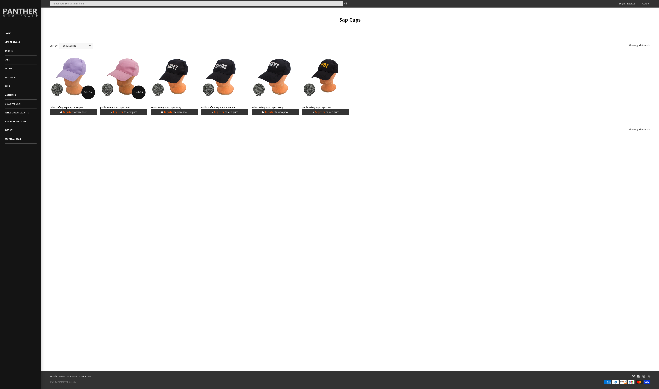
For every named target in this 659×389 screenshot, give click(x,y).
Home (8, 33)
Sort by (53, 45)
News (62, 376)
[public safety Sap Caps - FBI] (324, 76)
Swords (9, 130)
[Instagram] (644, 376)
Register (631, 3)
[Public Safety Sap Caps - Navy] (274, 76)
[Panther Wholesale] (20, 13)
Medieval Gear (13, 104)
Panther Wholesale (66, 382)
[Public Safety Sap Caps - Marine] (223, 76)
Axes (7, 86)
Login (622, 3)
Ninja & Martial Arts (17, 113)
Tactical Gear (13, 139)
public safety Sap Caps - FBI (317, 107)
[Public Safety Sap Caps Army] (173, 76)
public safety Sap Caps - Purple (66, 107)
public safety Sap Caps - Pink (115, 107)
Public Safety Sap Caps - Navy (267, 107)
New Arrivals (12, 42)
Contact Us (85, 376)
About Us (72, 376)
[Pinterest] (649, 376)
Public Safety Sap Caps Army (166, 107)
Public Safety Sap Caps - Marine (218, 107)
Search (53, 376)
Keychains (10, 77)
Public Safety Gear (15, 121)
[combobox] (196, 3)
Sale (7, 60)
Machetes (10, 95)
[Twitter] (633, 376)
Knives (8, 69)
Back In (9, 51)
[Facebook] (638, 376)
